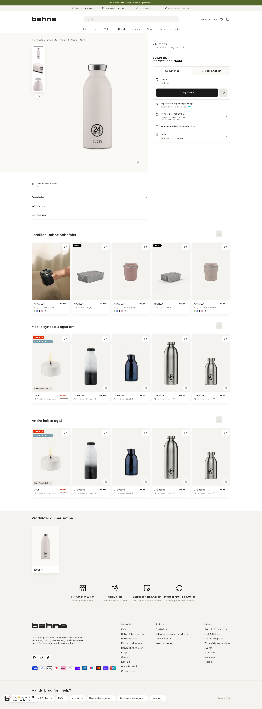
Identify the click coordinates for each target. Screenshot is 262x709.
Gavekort (126, 657)
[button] (191, 106)
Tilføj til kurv (187, 92)
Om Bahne (161, 629)
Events (208, 648)
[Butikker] (221, 19)
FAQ (123, 629)
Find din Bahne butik (215, 629)
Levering (174, 71)
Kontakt (125, 662)
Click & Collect (213, 71)
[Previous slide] (38, 47)
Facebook (209, 652)
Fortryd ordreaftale (131, 643)
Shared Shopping (214, 638)
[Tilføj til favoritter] (223, 93)
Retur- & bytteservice (133, 634)
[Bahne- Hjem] (56, 19)
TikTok (208, 662)
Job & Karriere (163, 638)
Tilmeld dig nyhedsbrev (217, 643)
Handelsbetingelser (132, 648)
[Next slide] (38, 88)
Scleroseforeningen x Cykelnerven (174, 634)
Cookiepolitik (128, 671)
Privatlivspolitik (129, 666)
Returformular (129, 638)
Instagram (209, 657)
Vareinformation (164, 643)
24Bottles (160, 44)
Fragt (124, 652)
